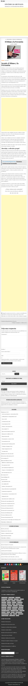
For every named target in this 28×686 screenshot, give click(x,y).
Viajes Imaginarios (6, 448)
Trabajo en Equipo (6, 446)
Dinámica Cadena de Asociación (8, 638)
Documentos (4, 465)
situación (15, 614)
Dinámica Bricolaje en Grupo (7, 643)
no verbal (8, 316)
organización (20, 609)
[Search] (23, 564)
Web (2, 355)
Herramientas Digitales (7, 467)
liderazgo (3, 316)
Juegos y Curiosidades (7, 470)
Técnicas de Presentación (6, 510)
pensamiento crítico (5, 610)
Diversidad (4, 429)
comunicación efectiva (11, 313)
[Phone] (18, 564)
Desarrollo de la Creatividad (8, 488)
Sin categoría (4, 474)
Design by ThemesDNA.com (14, 684)
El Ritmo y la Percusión (14, 42)
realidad (8, 612)
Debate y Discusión (6, 426)
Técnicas (3, 479)
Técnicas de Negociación (6, 508)
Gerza (2, 544)
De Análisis (4, 483)
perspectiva (22, 610)
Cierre (3, 419)
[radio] (10, 193)
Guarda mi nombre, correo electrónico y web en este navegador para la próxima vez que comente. (12, 360)
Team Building (9, 39)
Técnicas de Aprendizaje (6, 501)
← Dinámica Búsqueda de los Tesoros (8, 321)
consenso (13, 600)
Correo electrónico (5, 351)
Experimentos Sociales (6, 535)
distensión (3, 314)
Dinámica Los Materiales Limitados (9, 627)
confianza (3, 600)
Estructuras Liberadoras (6, 456)
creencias (9, 602)
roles (17, 316)
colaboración (4, 599)
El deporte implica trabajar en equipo (9, 640)
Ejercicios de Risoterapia (7, 431)
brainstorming (11, 597)
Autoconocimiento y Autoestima (9, 414)
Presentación (5, 441)
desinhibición (23, 313)
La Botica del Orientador (6, 550)
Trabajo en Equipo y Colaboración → (20, 322)
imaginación (15, 605)
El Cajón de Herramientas (6, 547)
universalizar (12, 615)
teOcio (2, 556)
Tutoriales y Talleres (5, 522)
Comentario (4, 334)
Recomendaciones (6, 472)
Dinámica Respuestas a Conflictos (8, 646)
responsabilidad (19, 612)
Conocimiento (5, 424)
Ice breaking (4, 458)
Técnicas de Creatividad (6, 505)
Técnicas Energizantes (6, 517)
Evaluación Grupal (6, 491)
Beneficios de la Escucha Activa (8, 624)
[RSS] (20, 564)
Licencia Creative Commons (17, 391)
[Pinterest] (7, 564)
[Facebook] (5, 564)
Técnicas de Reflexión (6, 512)
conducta (18, 313)
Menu (3, 1)
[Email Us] (16, 564)
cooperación (18, 600)
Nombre (3, 349)
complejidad (16, 599)
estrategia (10, 605)
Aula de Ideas (4, 559)
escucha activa (9, 314)
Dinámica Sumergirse (6, 621)
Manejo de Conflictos (6, 434)
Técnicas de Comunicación (17, 39)
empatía (13, 604)
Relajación (4, 496)
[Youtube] (12, 564)
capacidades (17, 597)
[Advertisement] (14, 22)
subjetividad (20, 614)
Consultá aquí (14, 591)
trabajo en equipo (23, 316)
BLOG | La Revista (5, 528)
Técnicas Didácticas (5, 515)
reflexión (12, 612)
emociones (9, 604)
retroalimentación (5, 614)
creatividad (4, 602)
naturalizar (4, 609)
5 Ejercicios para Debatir (6, 635)
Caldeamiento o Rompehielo (8, 416)
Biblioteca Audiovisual (6, 462)
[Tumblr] (14, 564)
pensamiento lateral (14, 610)
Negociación (4, 436)
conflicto (8, 600)
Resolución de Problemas (7, 443)
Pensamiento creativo (6, 438)
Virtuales (4, 451)
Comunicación (5, 421)
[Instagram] (10, 564)
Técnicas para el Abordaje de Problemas (10, 519)
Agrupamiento (5, 481)
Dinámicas (3, 412)
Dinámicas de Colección (6, 453)
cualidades (14, 602)
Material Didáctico (5, 460)
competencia (10, 599)
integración (15, 314)
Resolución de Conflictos (7, 498)
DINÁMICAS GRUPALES (14, 4)
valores (17, 615)
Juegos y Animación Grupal (7, 533)
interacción (20, 314)
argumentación (4, 597)
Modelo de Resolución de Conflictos (9, 632)
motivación (21, 607)
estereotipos (4, 605)
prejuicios (4, 612)
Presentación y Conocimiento (8, 493)
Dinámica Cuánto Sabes (6, 629)
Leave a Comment (14, 44)
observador (13, 316)
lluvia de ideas (15, 607)
